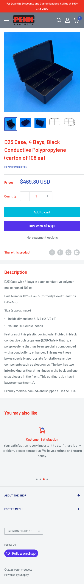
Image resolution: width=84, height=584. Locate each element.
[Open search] (59, 20)
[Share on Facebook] (52, 252)
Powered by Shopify (16, 574)
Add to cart (42, 212)
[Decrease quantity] (24, 196)
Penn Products (15, 167)
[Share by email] (77, 252)
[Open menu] (6, 20)
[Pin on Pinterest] (60, 252)
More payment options (42, 237)
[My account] (67, 20)
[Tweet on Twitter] (68, 252)
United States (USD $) (20, 531)
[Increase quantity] (47, 196)
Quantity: (10, 196)
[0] (76, 20)
